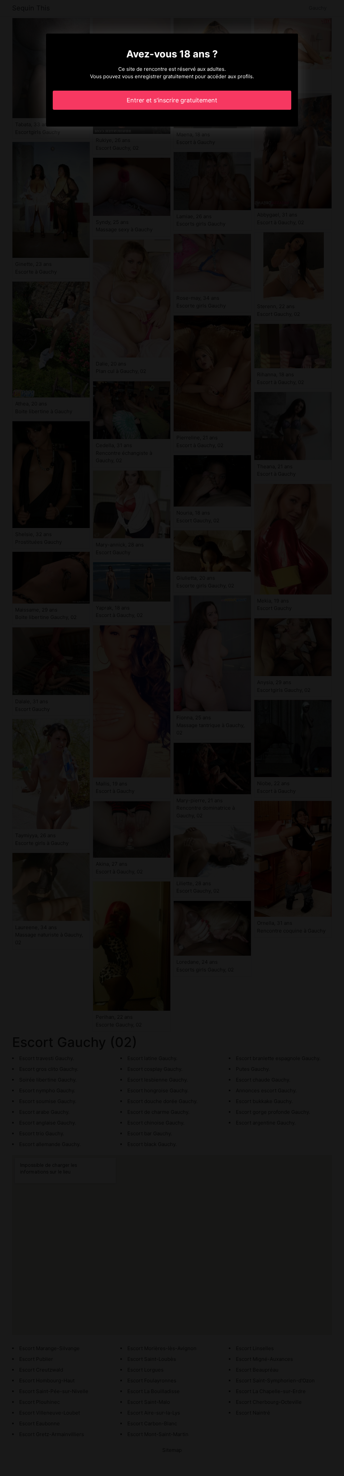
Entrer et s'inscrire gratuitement (172, 100)
